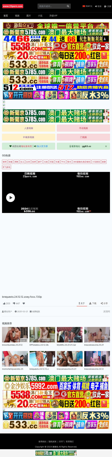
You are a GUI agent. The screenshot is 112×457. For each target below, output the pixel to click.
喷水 (69, 162)
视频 (17, 15)
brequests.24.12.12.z (39, 369)
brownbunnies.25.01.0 (12, 345)
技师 (34, 162)
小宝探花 (96, 162)
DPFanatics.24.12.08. (39, 345)
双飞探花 (6, 167)
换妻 (104, 162)
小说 (40, 15)
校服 (10, 162)
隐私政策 (52, 441)
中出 (63, 162)
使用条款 (42, 441)
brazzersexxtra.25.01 (94, 345)
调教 (16, 162)
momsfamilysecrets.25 (12, 369)
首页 (6, 15)
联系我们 (70, 441)
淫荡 (52, 162)
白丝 (28, 162)
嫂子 (40, 162)
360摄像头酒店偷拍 (81, 162)
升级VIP (53, 15)
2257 (61, 441)
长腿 (57, 162)
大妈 (46, 162)
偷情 (5, 162)
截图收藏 (22, 146)
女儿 (22, 162)
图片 (28, 15)
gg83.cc (86, 146)
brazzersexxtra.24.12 (94, 369)
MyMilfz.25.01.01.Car (66, 345)
